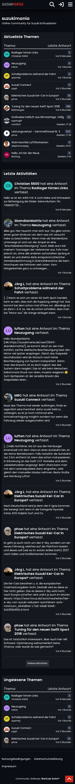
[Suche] (52, 4)
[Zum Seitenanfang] (69, 779)
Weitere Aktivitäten (37, 663)
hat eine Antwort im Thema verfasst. (41, 187)
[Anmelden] (61, 4)
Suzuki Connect (21, 728)
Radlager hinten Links (24, 695)
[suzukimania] (12, 4)
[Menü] (70, 4)
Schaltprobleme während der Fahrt (33, 717)
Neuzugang (18, 706)
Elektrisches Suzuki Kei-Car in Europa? (35, 738)
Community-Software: (38, 778)
